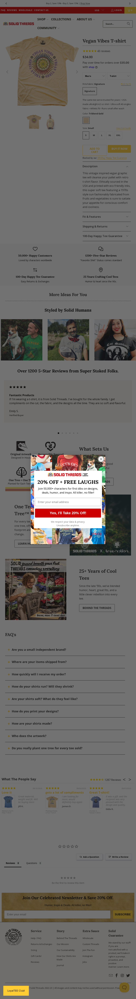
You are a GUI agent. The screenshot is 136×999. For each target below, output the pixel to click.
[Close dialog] (101, 459)
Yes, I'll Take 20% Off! (68, 513)
